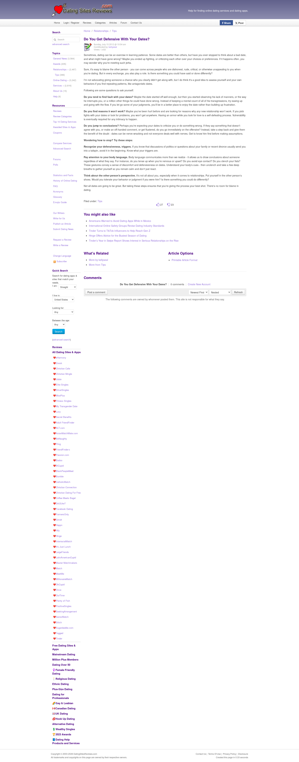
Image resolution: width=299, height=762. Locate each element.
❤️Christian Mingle (62, 373)
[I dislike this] (168, 204)
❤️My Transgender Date (65, 406)
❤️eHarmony (59, 357)
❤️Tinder (57, 638)
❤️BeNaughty (60, 438)
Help (57, 96)
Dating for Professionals (60, 696)
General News (64, 58)
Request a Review (62, 239)
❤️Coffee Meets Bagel (64, 498)
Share (227, 23)
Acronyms (58, 191)
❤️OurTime (59, 595)
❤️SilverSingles (61, 390)
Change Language (62, 255)
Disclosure (243, 753)
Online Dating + (64, 80)
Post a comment (96, 292)
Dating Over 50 (61, 665)
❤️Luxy (57, 411)
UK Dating (61, 713)
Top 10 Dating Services (64, 121)
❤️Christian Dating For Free (67, 492)
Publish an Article (62, 223)
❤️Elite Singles (61, 384)
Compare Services (62, 143)
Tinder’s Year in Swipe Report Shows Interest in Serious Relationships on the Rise (134, 240)
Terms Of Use (214, 753)
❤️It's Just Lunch (62, 546)
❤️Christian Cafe (61, 368)
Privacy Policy (229, 753)
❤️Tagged (58, 633)
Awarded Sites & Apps (64, 127)
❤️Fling (57, 444)
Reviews (87, 22)
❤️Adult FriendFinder (63, 422)
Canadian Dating (65, 708)
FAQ (55, 186)
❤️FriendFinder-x (61, 449)
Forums (57, 159)
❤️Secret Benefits (62, 417)
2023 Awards (63, 734)
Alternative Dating (63, 724)
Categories (100, 22)
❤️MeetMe (58, 573)
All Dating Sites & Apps (66, 352)
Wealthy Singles (65, 729)
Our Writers (59, 213)
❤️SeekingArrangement (65, 611)
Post (241, 23)
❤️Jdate (57, 379)
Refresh (238, 292)
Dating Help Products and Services (66, 741)
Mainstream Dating (63, 654)
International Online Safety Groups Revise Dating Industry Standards (126, 225)
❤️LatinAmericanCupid (64, 557)
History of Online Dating (65, 180)
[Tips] (88, 49)
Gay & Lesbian (64, 703)
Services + (62, 85)
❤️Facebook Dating (63, 509)
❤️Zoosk (57, 363)
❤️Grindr (57, 519)
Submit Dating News (63, 229)
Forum (124, 22)
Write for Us (59, 218)
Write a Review (60, 245)
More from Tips (97, 264)
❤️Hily (56, 530)
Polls (55, 164)
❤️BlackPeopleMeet (63, 471)
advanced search (60, 44)
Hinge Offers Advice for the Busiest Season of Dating (118, 235)
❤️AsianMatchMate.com (65, 433)
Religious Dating (66, 679)
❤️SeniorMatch (61, 616)
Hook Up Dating (65, 719)
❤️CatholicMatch (61, 482)
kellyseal (113, 46)
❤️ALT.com (59, 427)
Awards (59, 63)
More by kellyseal (98, 260)
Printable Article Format (184, 260)
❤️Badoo (57, 460)
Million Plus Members (65, 659)
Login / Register (71, 22)
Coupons (57, 132)
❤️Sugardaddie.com (63, 627)
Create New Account (199, 284)
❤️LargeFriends (61, 552)
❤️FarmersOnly (61, 514)
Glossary (57, 196)
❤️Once (57, 589)
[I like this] (158, 204)
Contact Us (136, 22)
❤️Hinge (57, 536)
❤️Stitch (57, 622)
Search (58, 331)
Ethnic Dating (60, 684)
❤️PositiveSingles (62, 606)
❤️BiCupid (58, 465)
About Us (60, 90)
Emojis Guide (60, 202)
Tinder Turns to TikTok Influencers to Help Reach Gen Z (119, 230)
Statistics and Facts (63, 175)
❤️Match (57, 568)
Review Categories (62, 116)
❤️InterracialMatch (62, 541)
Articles (113, 22)
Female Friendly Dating (63, 671)
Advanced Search (62, 148)
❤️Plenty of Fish (61, 600)
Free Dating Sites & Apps (64, 647)
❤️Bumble (58, 476)
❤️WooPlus (59, 395)
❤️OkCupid (59, 584)
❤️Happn (57, 525)
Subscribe (61, 261)
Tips (114, 31)
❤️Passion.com (61, 455)
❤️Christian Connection (65, 487)
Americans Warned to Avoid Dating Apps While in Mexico (120, 221)
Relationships (101, 31)
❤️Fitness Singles (62, 400)
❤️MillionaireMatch (62, 579)
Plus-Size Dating (62, 689)
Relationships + (64, 69)
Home (57, 22)
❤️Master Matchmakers (65, 562)
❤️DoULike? (59, 503)
